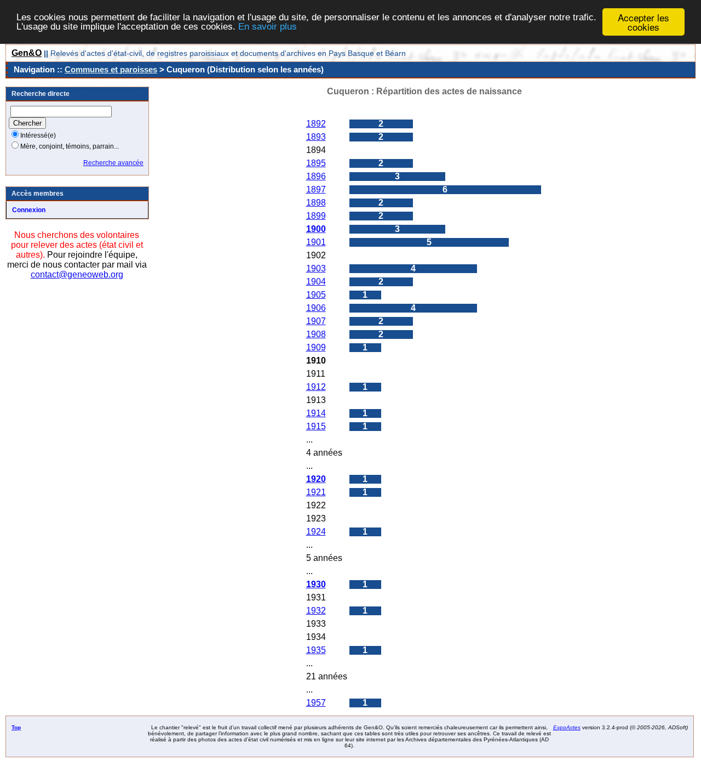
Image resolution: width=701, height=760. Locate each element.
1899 (316, 215)
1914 (316, 413)
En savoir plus (267, 27)
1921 (316, 492)
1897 (316, 189)
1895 (316, 163)
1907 (316, 321)
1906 (316, 308)
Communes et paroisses (111, 69)
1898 (316, 202)
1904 (316, 281)
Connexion (28, 210)
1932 (316, 610)
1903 (316, 268)
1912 (316, 387)
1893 (316, 136)
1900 (316, 229)
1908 (316, 334)
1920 (316, 479)
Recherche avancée (113, 163)
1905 (316, 294)
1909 (316, 347)
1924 (316, 531)
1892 (316, 123)
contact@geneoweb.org (77, 274)
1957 (316, 702)
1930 (316, 584)
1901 (316, 242)
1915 (316, 426)
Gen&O (27, 53)
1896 (316, 176)
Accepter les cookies (643, 21)
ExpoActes (567, 727)
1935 (316, 650)
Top (16, 727)
